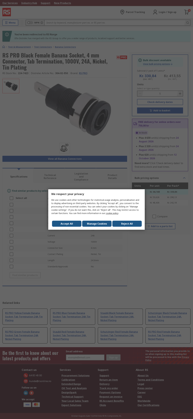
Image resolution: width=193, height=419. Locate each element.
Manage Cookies (97, 223)
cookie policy (112, 213)
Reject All (127, 223)
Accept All (67, 223)
